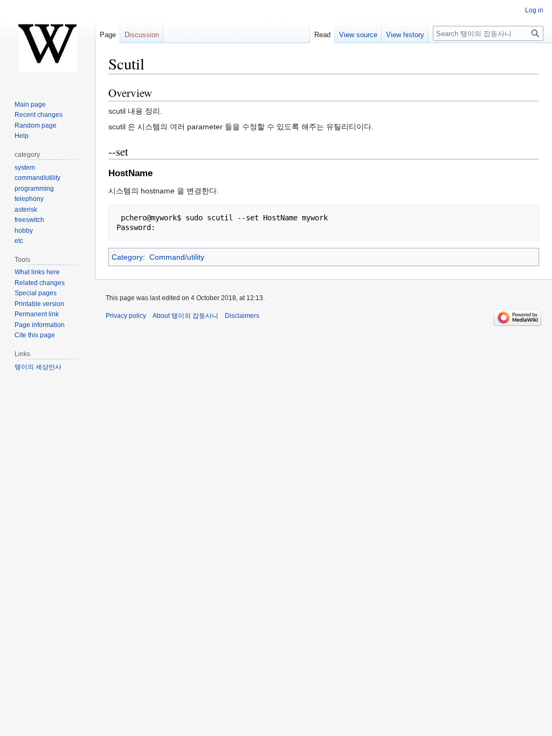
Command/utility (176, 257)
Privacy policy (126, 316)
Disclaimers (242, 316)
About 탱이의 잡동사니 (185, 316)
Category (127, 257)
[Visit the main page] (47, 43)
